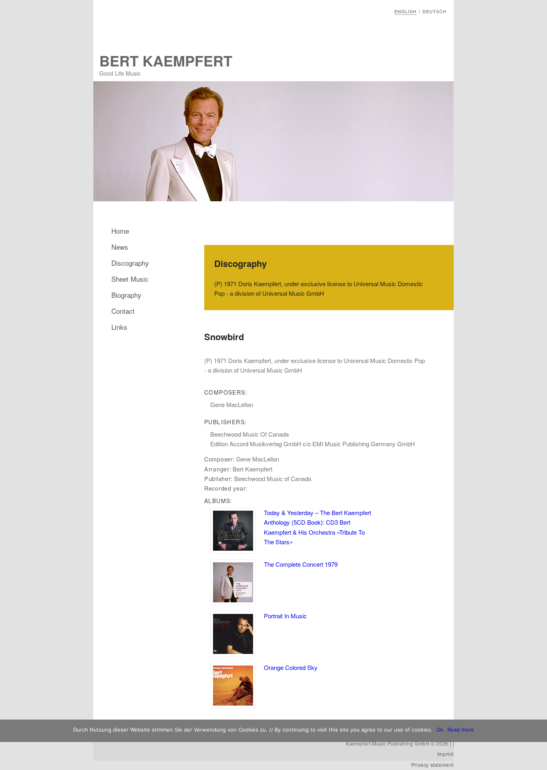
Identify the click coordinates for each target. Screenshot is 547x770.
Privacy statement (432, 764)
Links (119, 327)
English (405, 11)
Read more (460, 729)
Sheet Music (130, 279)
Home (120, 231)
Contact (123, 311)
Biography (126, 295)
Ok (439, 729)
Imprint (445, 753)
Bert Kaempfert (165, 60)
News (119, 247)
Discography (130, 263)
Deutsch (434, 11)
